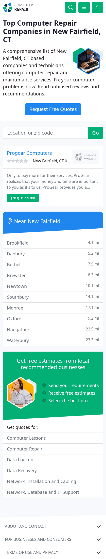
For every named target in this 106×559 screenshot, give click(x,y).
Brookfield (53, 243)
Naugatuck (53, 329)
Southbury (53, 297)
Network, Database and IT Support (43, 492)
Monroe (53, 308)
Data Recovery (22, 470)
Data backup (20, 460)
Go (95, 132)
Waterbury (53, 340)
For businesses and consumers (38, 539)
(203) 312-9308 (23, 198)
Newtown (53, 286)
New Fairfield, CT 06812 (54, 161)
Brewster (53, 275)
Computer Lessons (26, 438)
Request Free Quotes (53, 109)
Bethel (53, 264)
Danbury (53, 253)
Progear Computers (29, 153)
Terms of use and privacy (31, 552)
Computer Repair (24, 449)
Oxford (53, 318)
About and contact (25, 526)
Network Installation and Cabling (41, 481)
